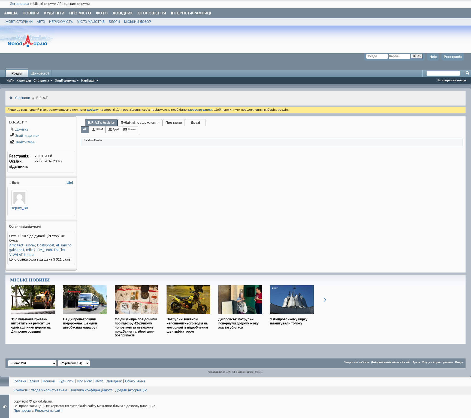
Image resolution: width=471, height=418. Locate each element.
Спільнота (41, 80)
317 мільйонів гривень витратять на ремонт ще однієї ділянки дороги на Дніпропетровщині (31, 325)
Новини (31, 13)
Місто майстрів (91, 22)
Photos (132, 129)
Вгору (459, 362)
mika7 (30, 250)
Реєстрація (453, 57)
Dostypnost (45, 245)
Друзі (195, 123)
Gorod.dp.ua (19, 4)
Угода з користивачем (49, 390)
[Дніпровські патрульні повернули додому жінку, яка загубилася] (240, 316)
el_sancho (63, 245)
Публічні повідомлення (140, 123)
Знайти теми (24, 142)
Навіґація (88, 80)
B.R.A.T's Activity (101, 123)
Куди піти (54, 13)
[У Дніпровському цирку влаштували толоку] (292, 316)
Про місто (80, 13)
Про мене (173, 123)
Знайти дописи (27, 136)
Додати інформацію (131, 390)
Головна (20, 381)
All (85, 129)
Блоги (114, 22)
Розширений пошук (452, 80)
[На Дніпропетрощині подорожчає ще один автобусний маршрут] (85, 316)
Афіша (11, 13)
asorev (30, 245)
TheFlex (59, 250)
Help (433, 57)
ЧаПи (10, 80)
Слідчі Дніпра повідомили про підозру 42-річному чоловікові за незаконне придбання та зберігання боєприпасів (136, 327)
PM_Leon (44, 250)
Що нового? (40, 73)
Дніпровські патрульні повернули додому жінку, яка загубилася (238, 323)
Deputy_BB (19, 208)
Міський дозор (137, 22)
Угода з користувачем (437, 362)
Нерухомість (61, 22)
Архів (416, 362)
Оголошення (152, 13)
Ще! (70, 183)
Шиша (29, 255)
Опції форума (65, 80)
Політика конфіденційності (91, 390)
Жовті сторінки (19, 22)
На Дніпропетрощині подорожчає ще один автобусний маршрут (80, 323)
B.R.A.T (99, 129)
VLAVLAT (15, 255)
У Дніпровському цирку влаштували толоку (288, 321)
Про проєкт (22, 411)
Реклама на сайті (48, 411)
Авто (41, 22)
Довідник (123, 13)
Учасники (22, 98)
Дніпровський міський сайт (390, 362)
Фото (102, 13)
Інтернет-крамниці (191, 13)
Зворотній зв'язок (356, 362)
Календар (24, 80)
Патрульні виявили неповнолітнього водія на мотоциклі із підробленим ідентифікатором (187, 325)
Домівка (21, 130)
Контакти (21, 390)
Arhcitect (16, 245)
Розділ (16, 73)
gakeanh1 (16, 250)
